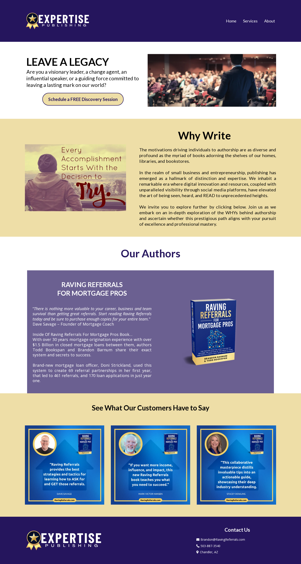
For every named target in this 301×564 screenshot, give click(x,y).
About (269, 20)
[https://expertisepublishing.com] (58, 21)
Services (250, 20)
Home (231, 20)
